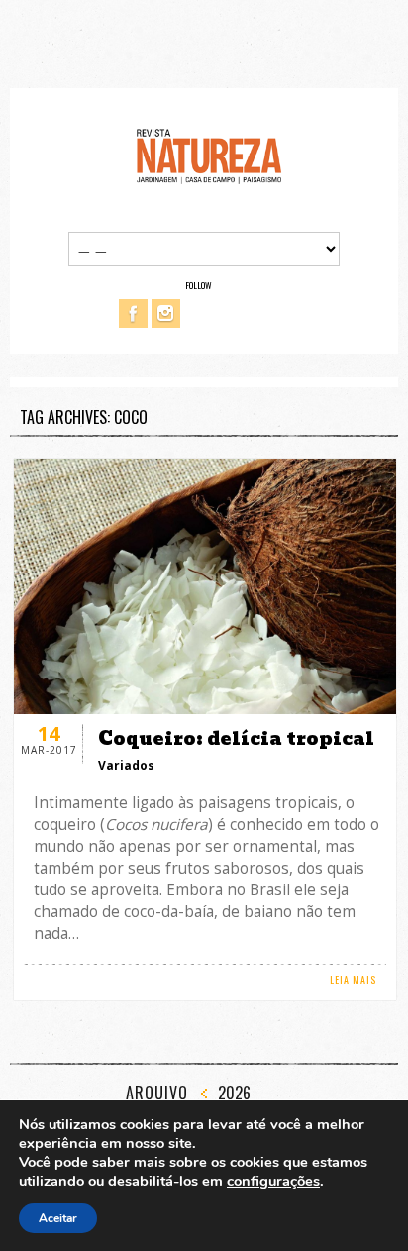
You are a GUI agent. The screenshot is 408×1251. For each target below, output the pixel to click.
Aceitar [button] (58, 1218)
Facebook (133, 313)
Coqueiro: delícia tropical (236, 738)
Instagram (166, 313)
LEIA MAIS (353, 979)
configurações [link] (273, 1181)
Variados (126, 765)
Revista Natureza (209, 155)
